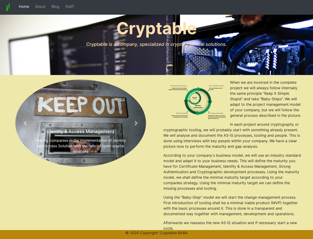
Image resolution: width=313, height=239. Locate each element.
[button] (25, 123)
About (39, 6)
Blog (54, 6)
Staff (68, 6)
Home (22, 6)
